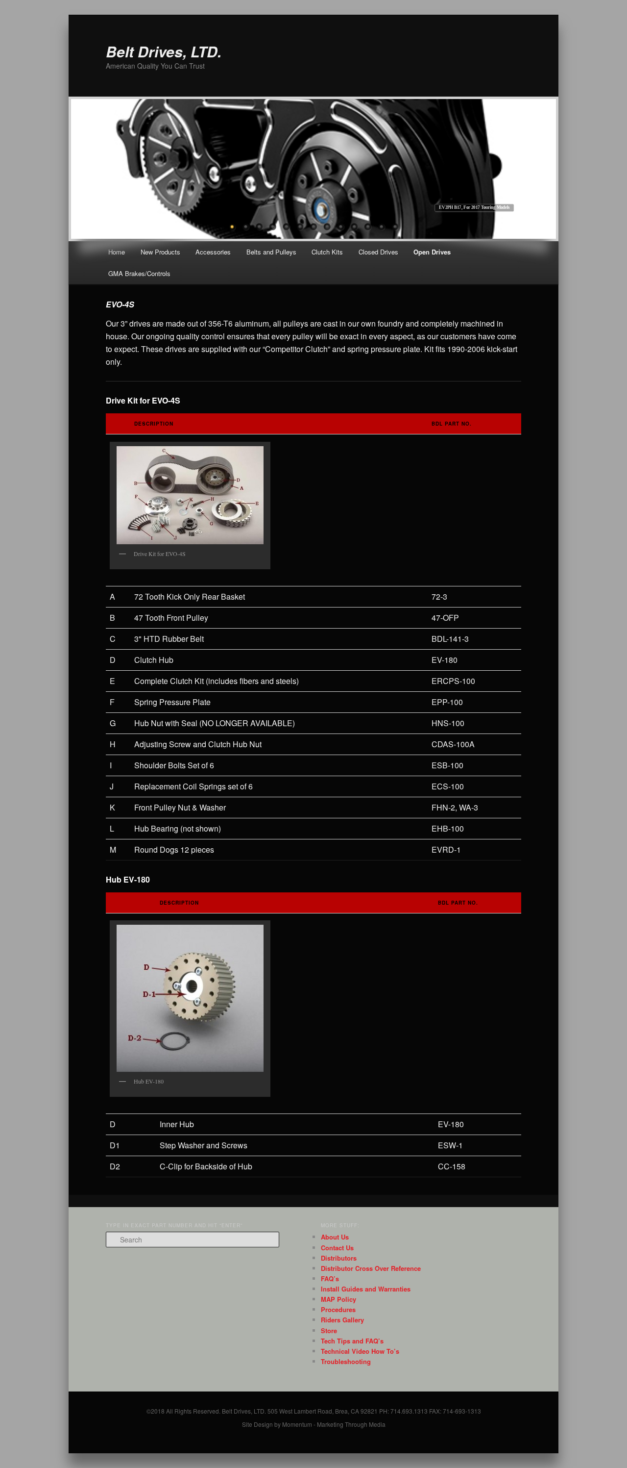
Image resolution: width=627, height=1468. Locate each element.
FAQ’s (330, 1278)
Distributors (339, 1258)
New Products (160, 251)
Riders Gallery (342, 1319)
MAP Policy (338, 1299)
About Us (335, 1236)
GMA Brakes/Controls (139, 273)
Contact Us (337, 1247)
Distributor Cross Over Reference (371, 1268)
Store (329, 1330)
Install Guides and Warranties (365, 1288)
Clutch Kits (327, 251)
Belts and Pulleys (271, 251)
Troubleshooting (346, 1361)
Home (116, 251)
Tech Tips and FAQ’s (352, 1340)
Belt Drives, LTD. (163, 51)
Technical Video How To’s (360, 1351)
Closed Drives (378, 251)
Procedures (338, 1309)
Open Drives (432, 251)
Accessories (213, 251)
